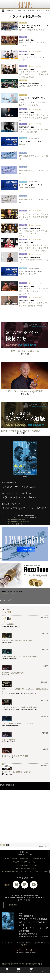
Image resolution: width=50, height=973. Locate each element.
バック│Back (24, 858)
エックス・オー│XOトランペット (25, 862)
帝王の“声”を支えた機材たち (25, 351)
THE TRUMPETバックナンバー (18, 522)
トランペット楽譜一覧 (14, 524)
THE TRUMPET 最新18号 (16, 519)
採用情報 (28, 964)
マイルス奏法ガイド (9, 740)
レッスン (40, 11)
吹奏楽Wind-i (25, 945)
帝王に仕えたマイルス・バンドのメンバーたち (20, 657)
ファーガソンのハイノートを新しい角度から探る (20, 707)
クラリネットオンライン (25, 943)
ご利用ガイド (6, 964)
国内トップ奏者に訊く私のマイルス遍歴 (21, 431)
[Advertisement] (25, 814)
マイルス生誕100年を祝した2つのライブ (17, 723)
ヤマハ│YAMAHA (11, 858)
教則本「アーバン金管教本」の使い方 (16, 772)
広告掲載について (18, 964)
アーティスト (20, 11)
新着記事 (10, 11)
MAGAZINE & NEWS (10, 871)
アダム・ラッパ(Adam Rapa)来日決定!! (24, 391)
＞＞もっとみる (5, 600)
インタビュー (26, 871)
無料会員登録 (13, 905)
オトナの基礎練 (8, 624)
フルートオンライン (8, 943)
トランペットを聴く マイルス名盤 (15, 756)
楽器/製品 (31, 11)
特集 (46, 871)
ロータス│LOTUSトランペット (25, 868)
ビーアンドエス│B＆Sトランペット (25, 865)
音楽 (47, 11)
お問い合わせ (37, 964)
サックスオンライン (41, 943)
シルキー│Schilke (38, 858)
